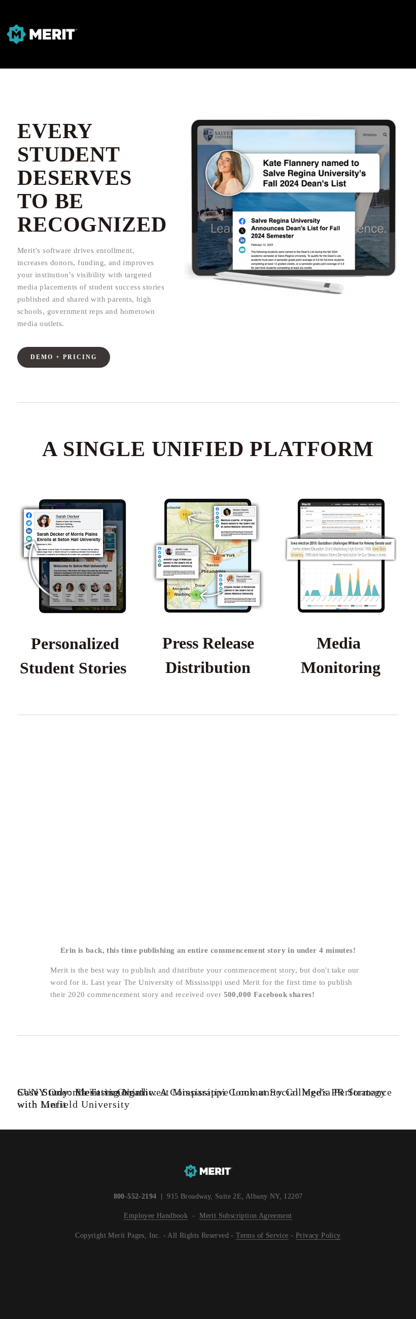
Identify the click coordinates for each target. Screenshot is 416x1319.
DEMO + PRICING (63, 357)
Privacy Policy (318, 1235)
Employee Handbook (156, 1215)
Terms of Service (262, 1235)
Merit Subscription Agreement (245, 1215)
